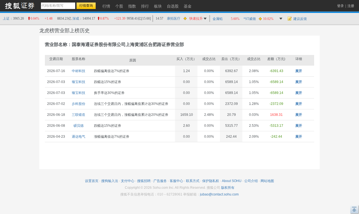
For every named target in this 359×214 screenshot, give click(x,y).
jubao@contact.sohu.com (219, 194)
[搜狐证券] (19, 5)
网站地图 (267, 181)
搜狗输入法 (109, 181)
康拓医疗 (173, 18)
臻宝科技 (78, 82)
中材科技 (78, 71)
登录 (340, 6)
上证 (6, 18)
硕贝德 (78, 126)
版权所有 (227, 188)
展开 (298, 71)
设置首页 (91, 181)
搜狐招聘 (144, 181)
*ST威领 (249, 19)
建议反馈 (300, 19)
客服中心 (176, 181)
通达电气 (78, 137)
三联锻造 (78, 115)
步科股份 (78, 104)
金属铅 (218, 19)
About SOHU (231, 181)
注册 (351, 6)
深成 (75, 18)
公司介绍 (251, 181)
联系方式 (192, 181)
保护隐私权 (210, 181)
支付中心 (127, 181)
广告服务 (160, 181)
